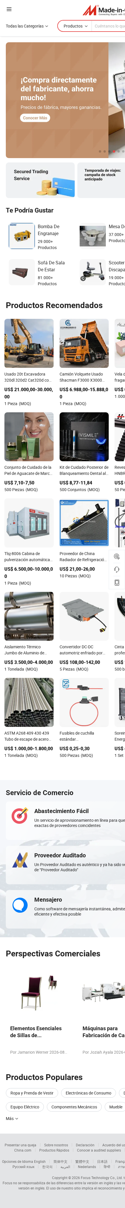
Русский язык (23, 1166)
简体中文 (60, 1161)
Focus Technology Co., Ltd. (102, 1177)
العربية (65, 1166)
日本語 (102, 1161)
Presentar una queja (20, 1145)
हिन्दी (107, 1166)
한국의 (47, 1166)
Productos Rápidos (54, 1150)
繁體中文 (82, 1161)
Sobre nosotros (56, 1145)
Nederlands (87, 1166)
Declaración (85, 1145)
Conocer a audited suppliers (99, 1150)
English (40, 1161)
